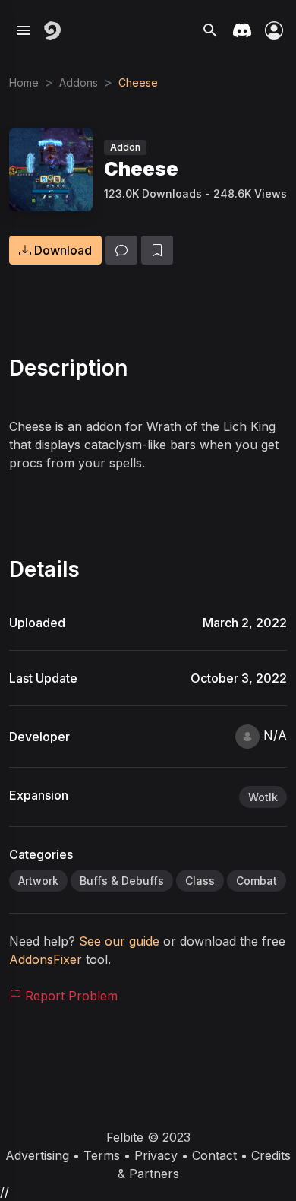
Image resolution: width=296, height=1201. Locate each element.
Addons (78, 82)
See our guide (121, 941)
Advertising (37, 1155)
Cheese (138, 82)
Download (61, 250)
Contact (214, 1155)
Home (24, 82)
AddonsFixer (45, 959)
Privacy (156, 1155)
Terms (101, 1155)
